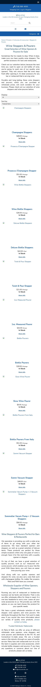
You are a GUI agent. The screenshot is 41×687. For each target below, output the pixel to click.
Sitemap (29, 686)
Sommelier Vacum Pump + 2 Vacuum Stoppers (22, 517)
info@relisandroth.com (21, 669)
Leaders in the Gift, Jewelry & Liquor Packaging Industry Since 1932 (20, 18)
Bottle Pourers (22, 362)
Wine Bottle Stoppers (22, 209)
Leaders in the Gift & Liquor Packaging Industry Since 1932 (20, 662)
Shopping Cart (14, 10)
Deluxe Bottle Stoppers (22, 247)
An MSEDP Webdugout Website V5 (18, 686)
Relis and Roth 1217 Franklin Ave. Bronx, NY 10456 (20, 679)
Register (28, 10)
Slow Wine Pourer (22, 401)
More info (22, 142)
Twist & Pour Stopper (22, 286)
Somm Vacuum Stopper (22, 477)
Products (9, 40)
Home (3, 40)
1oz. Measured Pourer (22, 324)
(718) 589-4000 (21, 6)
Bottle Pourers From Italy (22, 439)
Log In (22, 10)
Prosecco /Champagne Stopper (22, 170)
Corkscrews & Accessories (20, 40)
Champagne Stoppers (22, 132)
